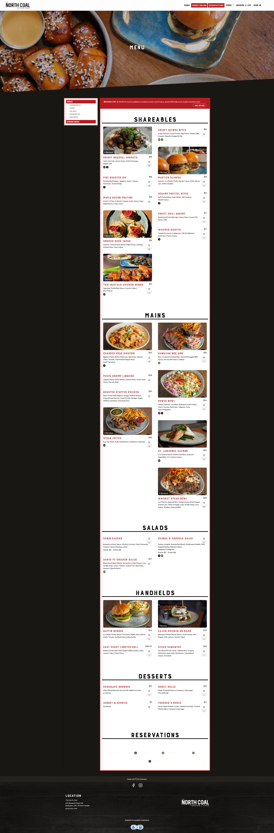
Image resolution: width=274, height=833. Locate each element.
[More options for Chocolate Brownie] (149, 691)
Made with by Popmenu (74, 779)
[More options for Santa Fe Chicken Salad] (149, 564)
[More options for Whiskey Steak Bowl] (204, 502)
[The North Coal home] (18, 5)
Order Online (199, 5)
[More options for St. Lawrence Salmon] (204, 455)
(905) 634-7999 (71, 809)
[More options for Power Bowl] (204, 405)
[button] (230, 5)
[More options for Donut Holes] (204, 691)
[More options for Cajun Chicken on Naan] (204, 635)
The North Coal (195, 802)
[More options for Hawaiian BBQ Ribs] (204, 357)
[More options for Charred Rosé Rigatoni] (149, 357)
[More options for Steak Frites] (149, 442)
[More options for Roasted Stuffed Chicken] (149, 396)
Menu (187, 4)
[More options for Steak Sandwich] (204, 651)
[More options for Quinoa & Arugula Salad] (204, 538)
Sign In (257, 4)
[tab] (81, 101)
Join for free (199, 105)
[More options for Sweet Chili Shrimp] (204, 218)
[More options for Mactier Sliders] (204, 181)
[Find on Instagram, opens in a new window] (140, 786)
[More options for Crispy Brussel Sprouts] (149, 161)
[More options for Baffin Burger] (149, 635)
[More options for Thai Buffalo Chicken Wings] (149, 289)
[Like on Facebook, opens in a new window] (133, 786)
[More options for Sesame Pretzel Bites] (204, 198)
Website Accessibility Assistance (137, 820)
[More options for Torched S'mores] (204, 707)
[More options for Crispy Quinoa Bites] (204, 134)
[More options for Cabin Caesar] (149, 538)
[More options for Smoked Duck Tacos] (149, 245)
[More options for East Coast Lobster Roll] (149, 651)
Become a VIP (243, 4)
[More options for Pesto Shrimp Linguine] (149, 380)
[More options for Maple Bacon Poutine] (149, 202)
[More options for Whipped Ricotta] (204, 234)
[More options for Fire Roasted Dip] (149, 181)
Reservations (216, 5)
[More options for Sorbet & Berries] (149, 707)
